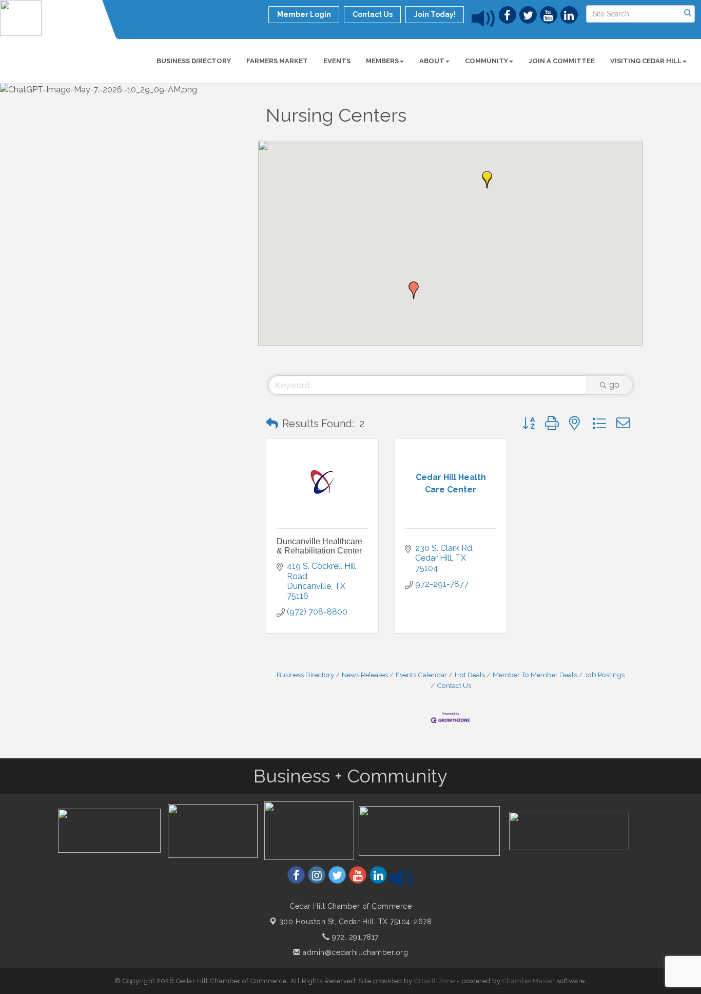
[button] (487, 179)
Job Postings (605, 675)
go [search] (614, 385)
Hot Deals (470, 675)
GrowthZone (434, 981)
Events (336, 61)
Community (486, 61)
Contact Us (454, 685)
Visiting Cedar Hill (645, 61)
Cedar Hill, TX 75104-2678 (355, 921)
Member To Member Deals (535, 675)
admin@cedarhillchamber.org (354, 952)
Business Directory (194, 61)
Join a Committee (562, 61)
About (431, 61)
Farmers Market (277, 61)
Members (382, 61)
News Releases (365, 675)
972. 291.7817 (354, 937)
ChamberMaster (528, 981)
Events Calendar (421, 675)
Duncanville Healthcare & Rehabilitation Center (319, 546)
